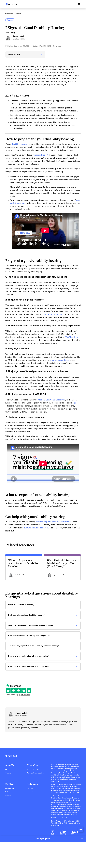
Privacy (58, 821)
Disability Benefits (33, 770)
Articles (8, 795)
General (18, 14)
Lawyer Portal (31, 792)
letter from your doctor (59, 360)
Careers (8, 773)
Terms (53, 821)
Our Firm (30, 789)
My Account (9, 789)
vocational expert (40, 155)
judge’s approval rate (53, 314)
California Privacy (68, 821)
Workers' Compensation (35, 773)
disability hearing (19, 144)
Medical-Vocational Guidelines (51, 400)
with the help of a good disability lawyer (53, 522)
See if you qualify (43, 839)
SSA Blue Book (71, 337)
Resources (9, 14)
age (74, 403)
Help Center (9, 792)
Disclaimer (59, 823)
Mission (8, 770)
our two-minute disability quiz (37, 528)
